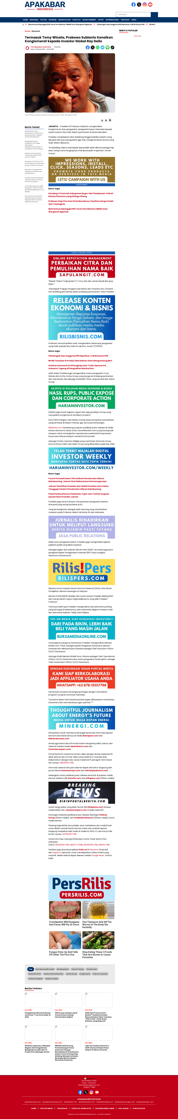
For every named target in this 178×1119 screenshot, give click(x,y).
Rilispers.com (93, 778)
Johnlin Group (71, 974)
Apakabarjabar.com (87, 1102)
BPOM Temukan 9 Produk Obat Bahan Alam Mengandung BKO (80, 360)
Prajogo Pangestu (35, 978)
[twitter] (139, 6)
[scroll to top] (170, 1115)
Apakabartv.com (79, 746)
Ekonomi (52, 20)
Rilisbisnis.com (55, 427)
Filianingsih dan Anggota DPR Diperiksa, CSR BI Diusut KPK (115, 24)
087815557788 (91, 844)
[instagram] (145, 6)
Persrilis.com (74, 778)
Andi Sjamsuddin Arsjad (45, 969)
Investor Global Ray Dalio (53, 974)
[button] (102, 120)
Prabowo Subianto (100, 974)
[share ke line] (108, 49)
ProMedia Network (83, 817)
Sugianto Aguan (51, 978)
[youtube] (150, 6)
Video (133, 20)
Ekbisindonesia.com (58, 738)
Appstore (57, 852)
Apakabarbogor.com (144, 1102)
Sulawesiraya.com (70, 770)
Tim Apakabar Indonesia (41, 47)
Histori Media (46, 1108)
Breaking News (63, 969)
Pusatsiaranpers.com (59, 749)
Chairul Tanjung (78, 969)
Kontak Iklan (139, 1108)
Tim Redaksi (62, 1108)
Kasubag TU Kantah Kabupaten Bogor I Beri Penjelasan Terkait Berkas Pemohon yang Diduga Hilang (80, 195)
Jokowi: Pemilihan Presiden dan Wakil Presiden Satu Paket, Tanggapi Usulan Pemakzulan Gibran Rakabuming (78, 487)
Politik (43, 20)
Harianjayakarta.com (96, 770)
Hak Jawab (123, 1108)
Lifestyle (76, 20)
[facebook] (133, 6)
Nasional (34, 20)
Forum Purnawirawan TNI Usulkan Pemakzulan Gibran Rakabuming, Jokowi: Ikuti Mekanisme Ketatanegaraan (77, 480)
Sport (101, 20)
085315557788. (67, 762)
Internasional (112, 20)
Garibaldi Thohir (34, 974)
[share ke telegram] (103, 49)
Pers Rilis (125, 20)
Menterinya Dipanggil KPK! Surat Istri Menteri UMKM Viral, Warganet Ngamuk (55, 24)
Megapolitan (64, 20)
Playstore (93, 849)
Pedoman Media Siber (104, 1108)
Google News (98, 855)
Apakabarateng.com (105, 1102)
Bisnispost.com (91, 735)
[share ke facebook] (88, 49)
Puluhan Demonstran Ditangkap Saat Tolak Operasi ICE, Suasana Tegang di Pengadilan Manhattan (77, 367)
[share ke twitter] (93, 49)
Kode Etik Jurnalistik (81, 1108)
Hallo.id (83, 849)
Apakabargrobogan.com (125, 1102)
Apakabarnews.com (33, 1102)
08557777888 (76, 844)
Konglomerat (85, 974)
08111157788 (104, 844)
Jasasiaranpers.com (76, 810)
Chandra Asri (92, 969)
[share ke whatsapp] (98, 49)
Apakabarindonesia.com (52, 1102)
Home (25, 20)
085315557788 (62, 844)
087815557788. (70, 834)
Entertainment (89, 20)
